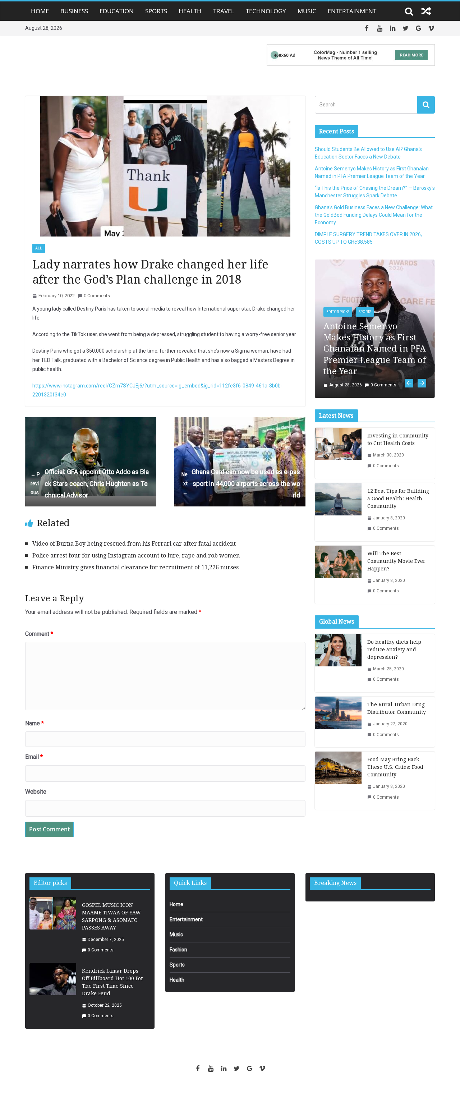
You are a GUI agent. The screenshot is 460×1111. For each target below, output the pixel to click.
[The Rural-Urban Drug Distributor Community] (338, 664)
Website (35, 791)
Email (34, 756)
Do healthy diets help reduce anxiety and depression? (394, 591)
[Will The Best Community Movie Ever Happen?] (338, 517)
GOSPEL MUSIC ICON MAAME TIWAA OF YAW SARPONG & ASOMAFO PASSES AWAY (111, 916)
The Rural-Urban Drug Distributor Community (396, 650)
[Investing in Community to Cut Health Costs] (338, 395)
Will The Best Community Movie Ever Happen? (396, 503)
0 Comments (97, 295)
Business (74, 11)
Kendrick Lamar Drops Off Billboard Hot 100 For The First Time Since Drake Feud (112, 982)
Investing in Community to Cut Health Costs (397, 382)
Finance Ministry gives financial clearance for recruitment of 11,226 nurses (135, 567)
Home (40, 11)
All (38, 248)
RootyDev (242, 1093)
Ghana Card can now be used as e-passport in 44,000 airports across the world (240, 483)
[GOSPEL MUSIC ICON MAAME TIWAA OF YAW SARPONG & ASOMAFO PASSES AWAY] (52, 928)
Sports (156, 11)
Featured (395, 265)
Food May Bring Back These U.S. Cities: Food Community (395, 709)
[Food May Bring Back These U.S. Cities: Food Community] (338, 723)
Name (34, 723)
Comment (39, 633)
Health (190, 11)
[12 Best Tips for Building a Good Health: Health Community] (338, 454)
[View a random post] (426, 11)
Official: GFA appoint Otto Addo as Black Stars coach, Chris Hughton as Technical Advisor (90, 483)
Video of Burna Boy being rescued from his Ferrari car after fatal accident (134, 543)
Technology (266, 11)
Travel (223, 11)
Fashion (178, 949)
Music (307, 11)
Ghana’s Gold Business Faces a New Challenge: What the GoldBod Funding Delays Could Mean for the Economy (374, 215)
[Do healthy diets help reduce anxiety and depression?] (338, 605)
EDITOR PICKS (365, 265)
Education (117, 11)
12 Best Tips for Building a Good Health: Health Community (398, 440)
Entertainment (352, 11)
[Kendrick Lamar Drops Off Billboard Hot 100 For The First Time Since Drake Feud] (52, 993)
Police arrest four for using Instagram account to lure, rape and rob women (136, 555)
